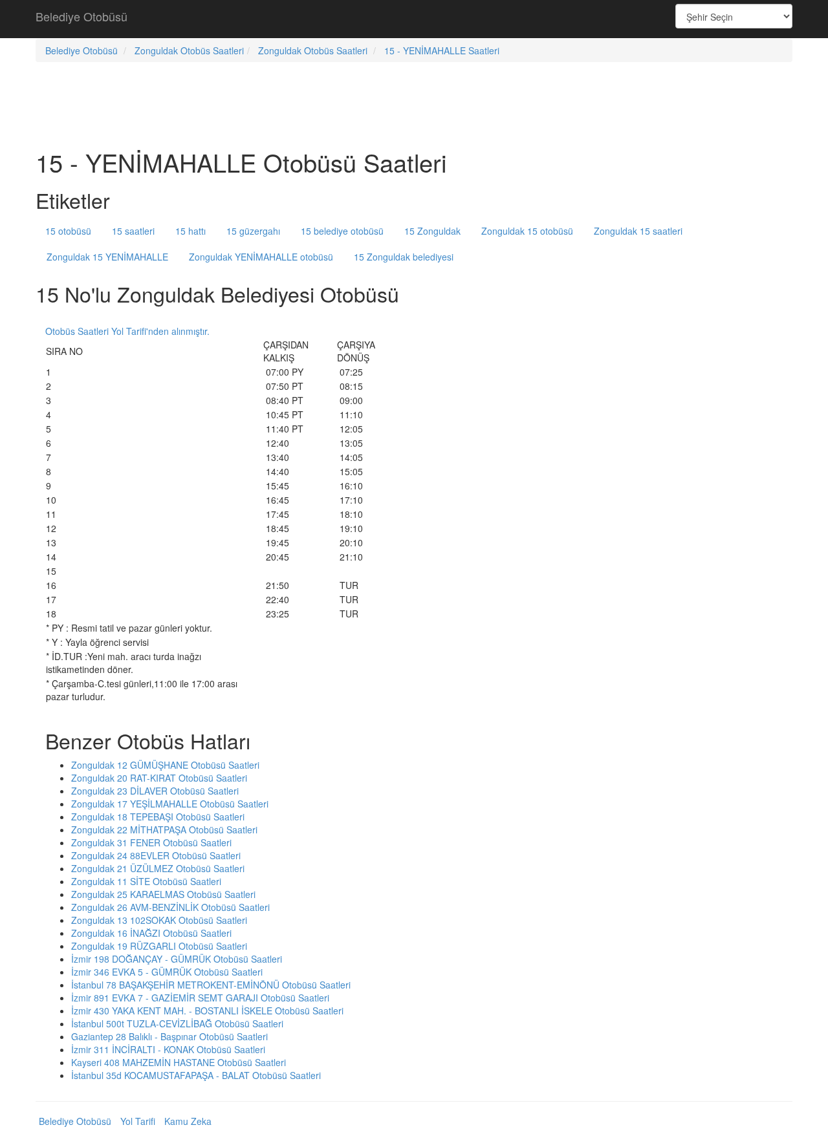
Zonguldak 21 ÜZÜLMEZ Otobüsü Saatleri (158, 868)
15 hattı (190, 230)
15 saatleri (133, 230)
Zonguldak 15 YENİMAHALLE (107, 256)
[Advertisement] (414, 19)
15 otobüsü (68, 230)
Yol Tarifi (137, 1121)
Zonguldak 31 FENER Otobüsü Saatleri (151, 842)
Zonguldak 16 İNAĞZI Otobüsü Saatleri (151, 932)
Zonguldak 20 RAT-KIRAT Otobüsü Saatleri (159, 777)
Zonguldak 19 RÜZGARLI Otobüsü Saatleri (159, 945)
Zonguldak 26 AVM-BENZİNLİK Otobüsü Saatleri (170, 907)
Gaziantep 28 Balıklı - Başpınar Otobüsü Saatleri (169, 1036)
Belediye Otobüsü (81, 16)
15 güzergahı (253, 230)
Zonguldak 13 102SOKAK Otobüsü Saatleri (159, 920)
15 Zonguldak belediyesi (403, 256)
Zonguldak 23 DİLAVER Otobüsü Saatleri (155, 790)
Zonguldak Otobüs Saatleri (189, 50)
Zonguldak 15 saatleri (638, 230)
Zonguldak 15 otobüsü (527, 230)
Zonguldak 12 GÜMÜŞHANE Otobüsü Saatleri (165, 764)
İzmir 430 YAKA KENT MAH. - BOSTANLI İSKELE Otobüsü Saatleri (207, 1010)
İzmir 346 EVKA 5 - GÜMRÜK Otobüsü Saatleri (167, 971)
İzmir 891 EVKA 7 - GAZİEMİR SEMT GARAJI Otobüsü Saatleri (200, 997)
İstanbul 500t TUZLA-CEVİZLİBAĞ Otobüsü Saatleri (177, 1023)
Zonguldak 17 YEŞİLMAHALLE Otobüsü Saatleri (169, 803)
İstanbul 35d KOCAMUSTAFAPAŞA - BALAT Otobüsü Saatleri (196, 1075)
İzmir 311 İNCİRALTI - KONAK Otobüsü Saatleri (168, 1049)
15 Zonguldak (432, 230)
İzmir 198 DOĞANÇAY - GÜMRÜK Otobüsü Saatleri (176, 958)
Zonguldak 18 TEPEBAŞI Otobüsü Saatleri (158, 816)
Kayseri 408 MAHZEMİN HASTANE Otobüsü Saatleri (178, 1062)
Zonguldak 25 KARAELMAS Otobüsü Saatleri (163, 894)
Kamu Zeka (188, 1121)
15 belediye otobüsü (342, 230)
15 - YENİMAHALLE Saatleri (441, 50)
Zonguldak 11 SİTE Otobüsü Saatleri (146, 881)
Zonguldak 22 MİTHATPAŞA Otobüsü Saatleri (164, 829)
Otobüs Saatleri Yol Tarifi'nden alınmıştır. (127, 331)
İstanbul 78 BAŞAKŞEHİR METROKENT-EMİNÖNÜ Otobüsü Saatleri (211, 984)
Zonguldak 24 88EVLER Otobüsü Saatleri (156, 855)
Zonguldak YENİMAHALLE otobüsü (261, 256)
